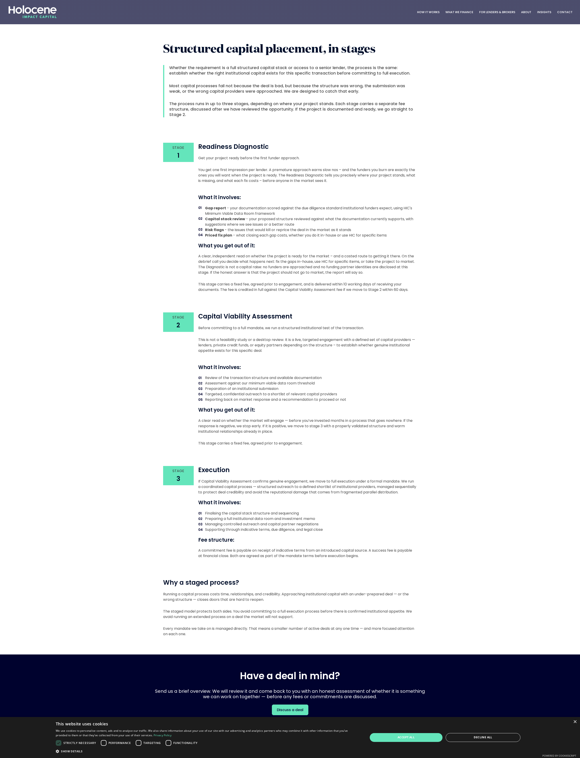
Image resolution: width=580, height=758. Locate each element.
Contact (565, 12)
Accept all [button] (406, 737)
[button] (207, 751)
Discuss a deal (290, 709)
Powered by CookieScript (559, 755)
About (526, 12)
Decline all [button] (483, 737)
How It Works (428, 12)
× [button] (575, 722)
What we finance (459, 12)
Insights (544, 12)
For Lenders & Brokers (497, 12)
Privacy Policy (163, 735)
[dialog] (290, 737)
